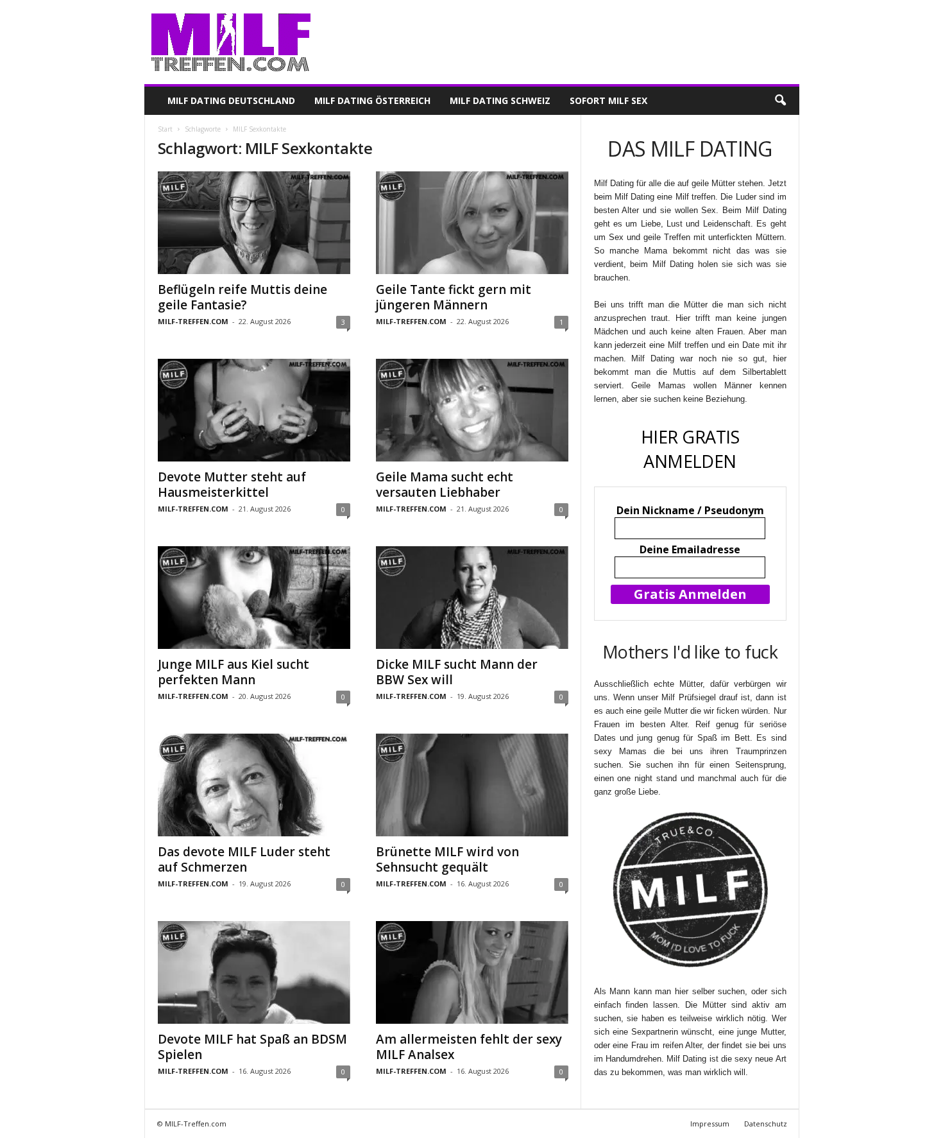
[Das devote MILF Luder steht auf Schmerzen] (254, 785)
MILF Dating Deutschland (231, 100)
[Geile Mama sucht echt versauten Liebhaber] (472, 410)
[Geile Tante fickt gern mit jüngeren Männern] (472, 222)
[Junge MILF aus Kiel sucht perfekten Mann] (254, 597)
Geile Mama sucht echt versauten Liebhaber (444, 485)
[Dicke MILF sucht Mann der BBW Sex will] (472, 597)
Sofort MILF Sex (608, 100)
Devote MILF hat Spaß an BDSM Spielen (252, 1047)
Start (165, 129)
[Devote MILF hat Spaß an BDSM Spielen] (254, 972)
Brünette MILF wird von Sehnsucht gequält (447, 859)
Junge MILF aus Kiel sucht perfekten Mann (233, 672)
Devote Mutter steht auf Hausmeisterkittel (232, 485)
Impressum (709, 1123)
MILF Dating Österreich (372, 100)
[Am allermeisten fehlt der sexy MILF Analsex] (472, 972)
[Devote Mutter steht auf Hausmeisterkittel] (254, 410)
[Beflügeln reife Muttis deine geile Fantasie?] (254, 222)
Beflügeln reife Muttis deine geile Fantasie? (242, 297)
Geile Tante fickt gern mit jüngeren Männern (453, 297)
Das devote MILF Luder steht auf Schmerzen (244, 859)
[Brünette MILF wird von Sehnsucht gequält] (472, 785)
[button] (780, 101)
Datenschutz (765, 1123)
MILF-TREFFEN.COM (193, 321)
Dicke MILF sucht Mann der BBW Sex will (457, 672)
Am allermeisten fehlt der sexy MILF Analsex (469, 1047)
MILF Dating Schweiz (500, 100)
